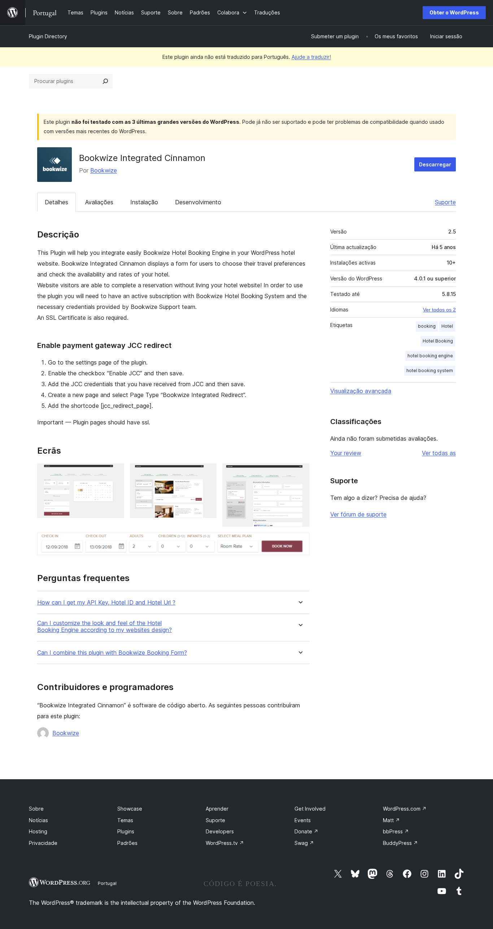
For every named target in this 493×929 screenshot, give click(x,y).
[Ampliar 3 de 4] (299, 473)
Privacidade (43, 843)
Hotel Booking (438, 341)
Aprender (217, 809)
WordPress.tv (225, 843)
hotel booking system (429, 370)
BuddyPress (400, 843)
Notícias (38, 820)
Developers (220, 831)
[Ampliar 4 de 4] (299, 542)
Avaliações (99, 202)
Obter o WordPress (454, 12)
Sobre (36, 809)
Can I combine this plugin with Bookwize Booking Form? (112, 652)
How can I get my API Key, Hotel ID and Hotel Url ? (106, 602)
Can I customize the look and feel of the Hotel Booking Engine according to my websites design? (104, 626)
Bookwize (103, 170)
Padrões (127, 843)
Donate (306, 831)
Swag (304, 843)
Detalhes (56, 202)
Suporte (445, 202)
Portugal (107, 883)
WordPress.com (405, 809)
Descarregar (435, 164)
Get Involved (310, 809)
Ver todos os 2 (439, 310)
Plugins (125, 831)
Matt (391, 820)
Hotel (447, 326)
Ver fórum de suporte (358, 514)
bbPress (396, 831)
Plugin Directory (48, 36)
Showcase (129, 809)
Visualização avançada (360, 390)
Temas (125, 820)
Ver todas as (439, 453)
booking (427, 326)
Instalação (144, 202)
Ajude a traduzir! (311, 57)
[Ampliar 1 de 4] (114, 473)
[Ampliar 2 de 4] (206, 473)
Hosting (38, 831)
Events (303, 820)
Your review (345, 453)
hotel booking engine (430, 355)
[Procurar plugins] (105, 81)
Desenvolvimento (198, 202)
